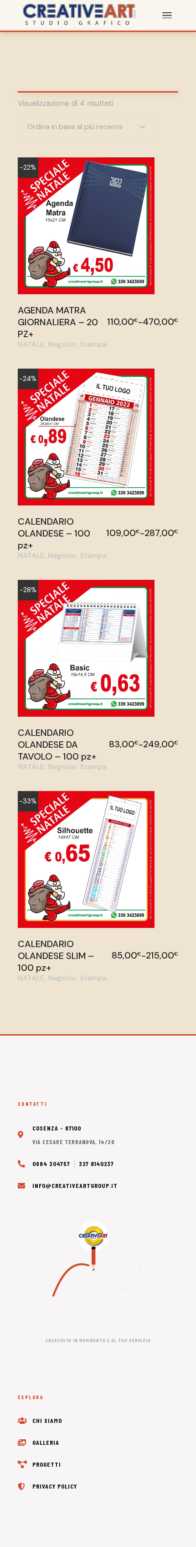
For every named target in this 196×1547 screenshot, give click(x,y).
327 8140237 (96, 1163)
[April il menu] (167, 15)
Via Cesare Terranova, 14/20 (73, 1142)
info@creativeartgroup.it (75, 1185)
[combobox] (86, 127)
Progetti (46, 1464)
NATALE (31, 344)
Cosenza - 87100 (56, 1128)
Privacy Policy (54, 1486)
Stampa (93, 344)
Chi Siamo (47, 1420)
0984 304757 (51, 1163)
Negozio (62, 344)
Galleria (45, 1442)
